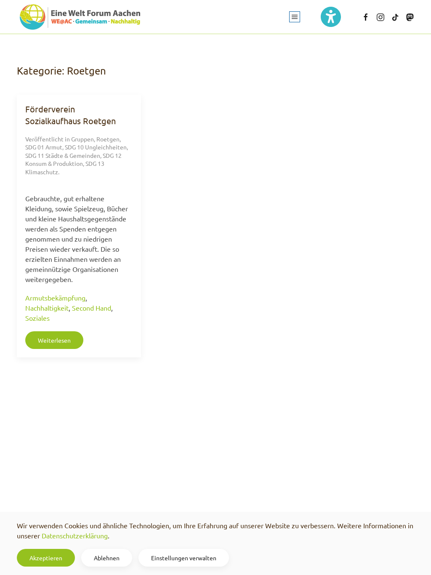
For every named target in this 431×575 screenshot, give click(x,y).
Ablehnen (107, 558)
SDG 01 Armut (43, 147)
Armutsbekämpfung (55, 297)
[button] (294, 17)
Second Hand (91, 307)
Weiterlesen (54, 340)
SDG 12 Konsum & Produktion (73, 160)
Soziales (37, 318)
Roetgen (108, 139)
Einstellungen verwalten (183, 558)
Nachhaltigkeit (47, 307)
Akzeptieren (45, 558)
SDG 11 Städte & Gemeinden (62, 155)
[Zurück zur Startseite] (80, 17)
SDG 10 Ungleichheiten (96, 147)
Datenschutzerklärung (75, 535)
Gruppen (82, 139)
